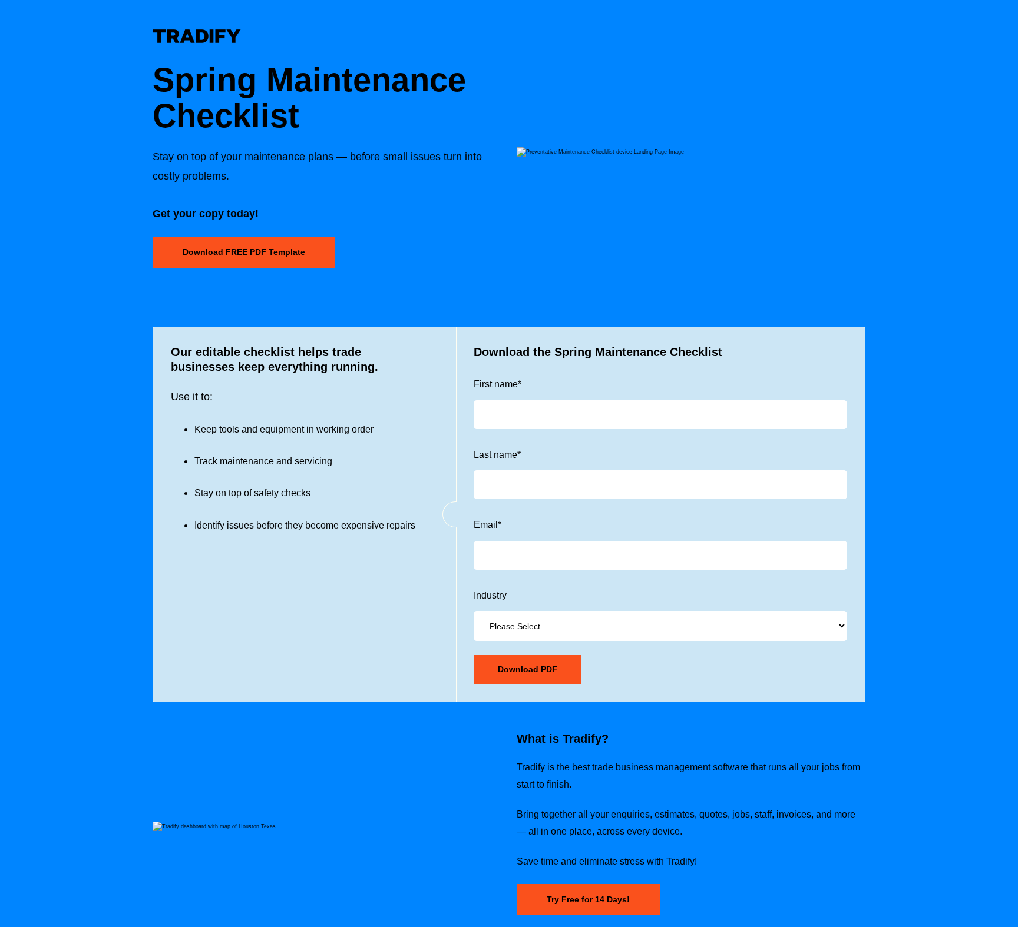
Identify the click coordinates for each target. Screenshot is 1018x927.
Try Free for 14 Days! (588, 899)
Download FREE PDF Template (244, 252)
